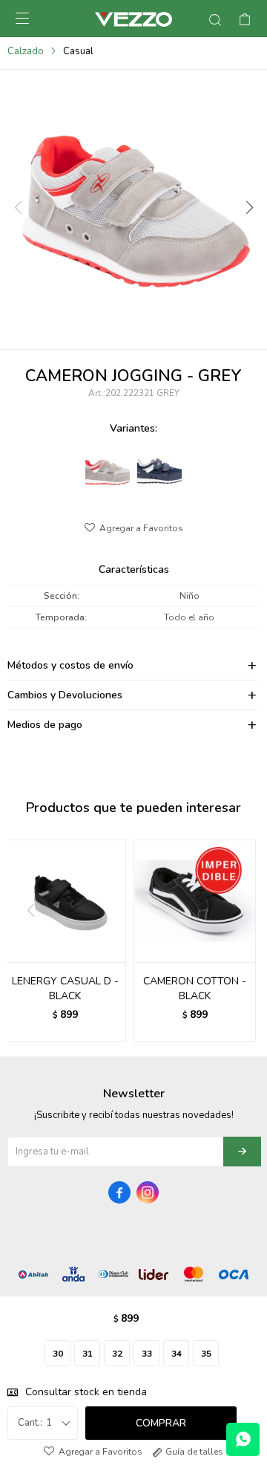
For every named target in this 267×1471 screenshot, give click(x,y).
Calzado (25, 51)
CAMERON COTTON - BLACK (194, 988)
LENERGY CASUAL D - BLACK (65, 988)
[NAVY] (159, 466)
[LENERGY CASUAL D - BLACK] (65, 901)
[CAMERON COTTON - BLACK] (195, 901)
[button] (248, 208)
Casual (78, 51)
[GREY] (107, 466)
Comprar (161, 1423)
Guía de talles (194, 1452)
